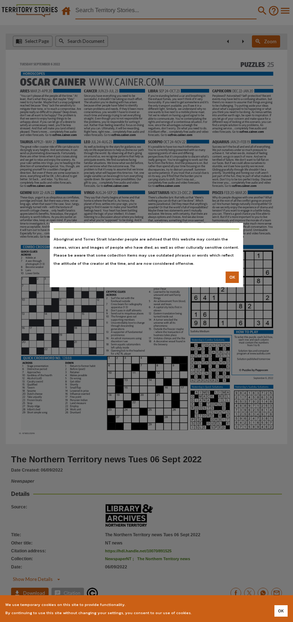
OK (232, 277)
